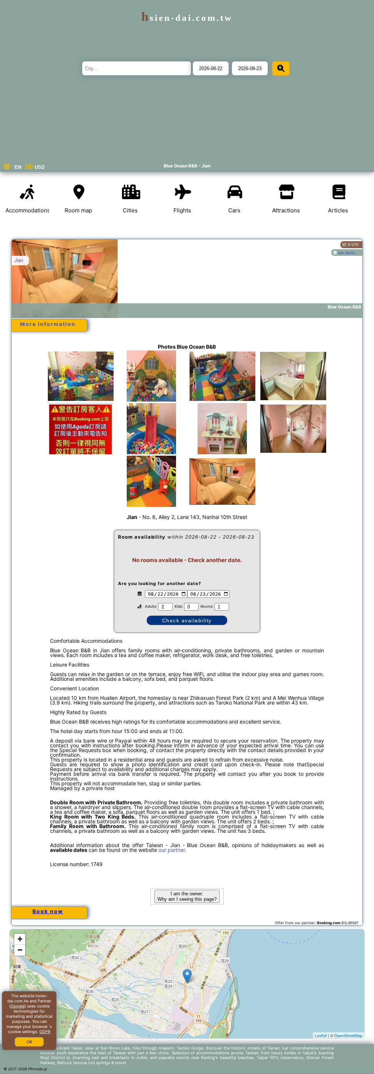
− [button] (20, 950)
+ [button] (20, 939)
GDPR (44, 1031)
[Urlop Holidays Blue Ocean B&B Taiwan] (80, 376)
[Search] (281, 68)
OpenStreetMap (348, 1035)
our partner (172, 850)
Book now (48, 911)
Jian (18, 260)
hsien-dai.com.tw (187, 18)
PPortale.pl (37, 1069)
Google (17, 1006)
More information (48, 324)
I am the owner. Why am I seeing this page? (187, 896)
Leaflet (321, 1035)
